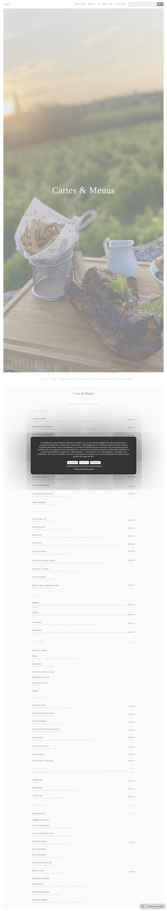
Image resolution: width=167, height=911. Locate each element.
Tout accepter (72, 462)
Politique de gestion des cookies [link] (84, 469)
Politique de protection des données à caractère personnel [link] (84, 466)
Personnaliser (95, 462)
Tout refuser (84, 462)
